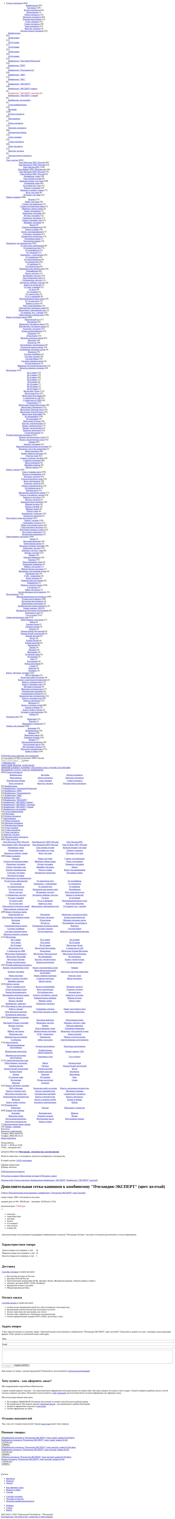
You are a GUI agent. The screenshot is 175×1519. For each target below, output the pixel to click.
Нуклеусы (32, 343)
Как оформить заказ (14, 1487)
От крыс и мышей (32, 287)
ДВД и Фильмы (32, 675)
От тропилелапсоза (32, 259)
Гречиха (32, 629)
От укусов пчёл (32, 301)
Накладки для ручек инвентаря (32, 449)
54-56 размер (13, 47)
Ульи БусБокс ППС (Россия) (32, 174)
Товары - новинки (13, 1127)
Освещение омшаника (32, 564)
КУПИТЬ (5, 1445)
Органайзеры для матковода (32, 345)
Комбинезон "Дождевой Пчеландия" (24, 61)
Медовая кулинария (32, 687)
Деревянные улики (32, 176)
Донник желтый (32, 636)
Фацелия (32, 668)
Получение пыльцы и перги (32, 530)
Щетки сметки (32, 467)
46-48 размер (13, 38)
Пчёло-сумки (32, 511)
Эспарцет (32, 670)
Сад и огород (31, 615)
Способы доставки (10, 1272)
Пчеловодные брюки (32, 19)
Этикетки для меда (32, 483)
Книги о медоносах (31, 700)
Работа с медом (12, 470)
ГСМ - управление (32, 576)
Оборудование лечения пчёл (31, 315)
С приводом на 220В (32, 400)
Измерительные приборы (32, 502)
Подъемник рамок (32, 239)
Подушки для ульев (31, 195)
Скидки (9, 1492)
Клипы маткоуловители (32, 331)
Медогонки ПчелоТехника (32, 412)
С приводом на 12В (31, 398)
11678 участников (24, 1160)
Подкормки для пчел (32, 276)
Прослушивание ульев (32, 562)
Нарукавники (32, 12)
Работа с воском (31, 520)
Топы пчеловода (32, 26)
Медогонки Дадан (31, 391)
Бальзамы (32, 728)
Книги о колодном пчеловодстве (32, 680)
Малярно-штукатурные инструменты (32, 610)
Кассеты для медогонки (32, 423)
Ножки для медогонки (32, 428)
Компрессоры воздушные (32, 580)
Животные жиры (31, 735)
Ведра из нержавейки (32, 474)
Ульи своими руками (32, 179)
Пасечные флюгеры (32, 541)
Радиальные (32, 403)
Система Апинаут (32, 356)
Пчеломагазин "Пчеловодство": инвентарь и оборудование (27, 1517)
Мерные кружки (32, 504)
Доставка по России (15, 1499)
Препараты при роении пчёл (31, 269)
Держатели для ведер (32, 516)
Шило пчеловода (32, 463)
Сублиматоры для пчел (32, 280)
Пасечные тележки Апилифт (32, 546)
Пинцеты (32, 352)
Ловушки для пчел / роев (32, 550)
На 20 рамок (32, 386)
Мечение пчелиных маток (31, 338)
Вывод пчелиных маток (16, 317)
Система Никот (32, 359)
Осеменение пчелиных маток (32, 349)
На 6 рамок (32, 379)
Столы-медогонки (32, 433)
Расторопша (32, 661)
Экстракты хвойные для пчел (32, 282)
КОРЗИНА (26, 768)
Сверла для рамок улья (32, 220)
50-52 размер (13, 42)
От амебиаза (32, 264)
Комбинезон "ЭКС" (16, 79)
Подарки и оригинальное (32, 712)
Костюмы (31, 8)
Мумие (32, 740)
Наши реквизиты (8, 1138)
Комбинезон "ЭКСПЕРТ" (19, 84)
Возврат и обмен (13, 1490)
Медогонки (11, 370)
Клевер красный (32, 643)
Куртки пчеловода (32, 10)
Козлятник (32, 645)
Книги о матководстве (32, 684)
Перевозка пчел (32, 573)
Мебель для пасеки (32, 567)
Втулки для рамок (32, 216)
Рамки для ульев (32, 202)
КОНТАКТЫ (28, 765)
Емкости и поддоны (32, 497)
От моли (32, 289)
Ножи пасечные (32, 451)
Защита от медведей (32, 285)
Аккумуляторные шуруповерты (32, 592)
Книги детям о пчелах (32, 710)
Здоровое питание (32, 737)
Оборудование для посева (32, 620)
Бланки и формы (32, 707)
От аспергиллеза (32, 266)
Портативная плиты (32, 543)
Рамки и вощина (13, 197)
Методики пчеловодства (32, 689)
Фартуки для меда (32, 28)
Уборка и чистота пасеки (31, 585)
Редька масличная (32, 664)
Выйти (9, 1510)
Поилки (32, 721)
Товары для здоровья (15, 726)
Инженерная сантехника (32, 603)
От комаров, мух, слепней (32, 312)
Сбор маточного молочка (32, 527)
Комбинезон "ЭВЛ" (16, 75)
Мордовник (32, 652)
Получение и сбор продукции (19, 518)
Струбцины (32, 587)
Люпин (32, 647)
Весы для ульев (32, 192)
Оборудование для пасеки (17, 536)
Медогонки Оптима (32, 421)
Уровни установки (32, 188)
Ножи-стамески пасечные (32, 453)
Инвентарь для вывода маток (32, 324)
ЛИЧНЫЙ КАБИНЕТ (10, 768)
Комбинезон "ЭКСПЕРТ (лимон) (22, 88)
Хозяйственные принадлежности (32, 606)
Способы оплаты (9, 1303)
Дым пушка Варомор (32, 306)
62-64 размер (13, 56)
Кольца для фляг (32, 506)
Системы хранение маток (32, 361)
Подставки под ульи (32, 185)
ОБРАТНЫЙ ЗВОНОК (11, 765)
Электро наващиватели (32, 227)
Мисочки (32, 340)
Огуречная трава (32, 654)
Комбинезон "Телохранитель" (21, 70)
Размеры (10, 1505)
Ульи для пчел (12, 160)
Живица (31, 733)
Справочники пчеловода (32, 694)
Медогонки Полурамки (32, 396)
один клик (41, 1406)
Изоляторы (32, 322)
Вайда (32, 622)
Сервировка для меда (32, 523)
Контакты (10, 1478)
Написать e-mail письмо (11, 1131)
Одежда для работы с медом (32, 495)
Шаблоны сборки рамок (32, 209)
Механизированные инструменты (31, 597)
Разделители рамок (32, 241)
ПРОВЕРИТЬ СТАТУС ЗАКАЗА (15, 770)
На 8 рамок (32, 382)
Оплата (9, 1483)
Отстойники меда (32, 488)
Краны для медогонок (32, 426)
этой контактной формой (79, 1371)
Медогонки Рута (32, 393)
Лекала (32, 225)
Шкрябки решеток (32, 465)
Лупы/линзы (31, 336)
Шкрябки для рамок (32, 222)
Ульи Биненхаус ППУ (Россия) (32, 165)
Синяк (32, 666)
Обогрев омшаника (31, 557)
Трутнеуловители (32, 363)
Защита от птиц (32, 303)
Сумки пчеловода (32, 24)
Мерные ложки (32, 509)
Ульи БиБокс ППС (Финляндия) (32, 169)
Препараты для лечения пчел (19, 243)
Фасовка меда (32, 490)
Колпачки (32, 333)
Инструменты (12, 594)
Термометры (32, 583)
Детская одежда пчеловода (32, 31)
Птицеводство (12, 717)
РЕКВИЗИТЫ (37, 770)
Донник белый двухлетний (32, 631)
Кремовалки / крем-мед (32, 513)
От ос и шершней (32, 296)
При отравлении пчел (32, 278)
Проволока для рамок (32, 213)
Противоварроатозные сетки (31, 299)
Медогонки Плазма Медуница (32, 405)
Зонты (32, 539)
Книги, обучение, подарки (17, 673)
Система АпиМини (32, 354)
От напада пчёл (32, 294)
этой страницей (59, 1393)
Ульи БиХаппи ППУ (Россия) (32, 172)
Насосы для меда (32, 500)
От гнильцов (32, 252)
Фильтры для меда (32, 476)
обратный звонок (47, 1404)
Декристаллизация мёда (32, 486)
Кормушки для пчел (32, 548)
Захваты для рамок (32, 444)
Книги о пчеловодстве (32, 698)
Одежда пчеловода (14, 3)
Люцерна (32, 650)
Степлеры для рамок (32, 234)
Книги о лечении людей (32, 705)
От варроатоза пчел (31, 248)
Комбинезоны (32, 5)
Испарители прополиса (32, 534)
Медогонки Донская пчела (32, 409)
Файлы (32, 714)
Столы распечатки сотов (32, 479)
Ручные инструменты (31, 599)
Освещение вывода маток (32, 347)
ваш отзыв (45, 1424)
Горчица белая (32, 624)
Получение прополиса (32, 532)
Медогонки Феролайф (32, 414)
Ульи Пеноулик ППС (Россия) (32, 162)
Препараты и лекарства (32, 724)
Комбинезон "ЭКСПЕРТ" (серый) (23, 95)
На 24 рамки (32, 389)
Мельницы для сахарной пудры (32, 571)
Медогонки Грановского (32, 407)
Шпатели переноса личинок (32, 368)
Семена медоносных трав (17, 617)
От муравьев (32, 292)
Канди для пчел (32, 273)
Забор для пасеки (32, 590)
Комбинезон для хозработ (19, 100)
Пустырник (32, 657)
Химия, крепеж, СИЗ (32, 608)
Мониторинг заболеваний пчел (32, 310)
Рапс (32, 659)
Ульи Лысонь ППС (31, 167)
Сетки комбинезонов (17, 105)
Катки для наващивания (32, 232)
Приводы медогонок (32, 430)
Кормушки (32, 719)
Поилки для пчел (31, 553)
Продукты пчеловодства (31, 749)
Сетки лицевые (32, 22)
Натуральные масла (31, 744)
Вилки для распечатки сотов (31, 440)
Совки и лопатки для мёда (31, 458)
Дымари (31, 442)
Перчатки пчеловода (32, 17)
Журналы (32, 703)
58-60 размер (13, 52)
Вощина (31, 199)
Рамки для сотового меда (32, 525)
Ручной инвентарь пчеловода (19, 435)
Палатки (32, 560)
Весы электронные (32, 481)
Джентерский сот (32, 319)
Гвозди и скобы (32, 229)
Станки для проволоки (32, 204)
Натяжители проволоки (32, 236)
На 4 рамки (32, 377)
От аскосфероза (32, 250)
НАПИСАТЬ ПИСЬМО (60, 768)
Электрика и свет (32, 613)
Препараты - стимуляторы (31, 255)
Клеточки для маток (32, 329)
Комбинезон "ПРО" (16, 65)
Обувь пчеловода (31, 15)
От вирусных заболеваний (32, 246)
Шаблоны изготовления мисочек (32, 366)
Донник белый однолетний (32, 633)
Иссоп (32, 638)
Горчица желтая (32, 627)
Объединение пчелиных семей (32, 308)
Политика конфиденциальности (20, 1501)
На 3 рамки (32, 375)
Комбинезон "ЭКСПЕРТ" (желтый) (19, 805)
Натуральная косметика (32, 742)
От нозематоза (32, 257)
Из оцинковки (32, 419)
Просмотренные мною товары (17, 1124)
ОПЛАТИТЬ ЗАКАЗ (40, 768)
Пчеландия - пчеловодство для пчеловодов (39, 1152)
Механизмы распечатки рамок (32, 493)
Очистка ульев (32, 456)
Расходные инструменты (32, 601)
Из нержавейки (31, 416)
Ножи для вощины (32, 211)
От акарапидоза (32, 262)
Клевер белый (32, 640)
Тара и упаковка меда (31, 472)
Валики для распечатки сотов (32, 437)
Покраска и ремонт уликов (32, 190)
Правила (10, 1481)
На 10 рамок (32, 384)
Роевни (32, 555)
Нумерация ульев (31, 183)
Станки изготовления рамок (32, 206)
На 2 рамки (32, 373)
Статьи (9, 1508)
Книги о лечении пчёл (32, 682)
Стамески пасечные (32, 460)
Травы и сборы (31, 751)
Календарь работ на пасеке (32, 677)
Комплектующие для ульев (31, 181)
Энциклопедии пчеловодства (32, 696)
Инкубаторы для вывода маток (32, 326)
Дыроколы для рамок (32, 218)
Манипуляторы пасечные (32, 569)
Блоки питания (32, 578)
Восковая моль (31, 730)
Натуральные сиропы (32, 747)
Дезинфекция (32, 271)
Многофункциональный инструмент (32, 446)
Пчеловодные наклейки (32, 691)
